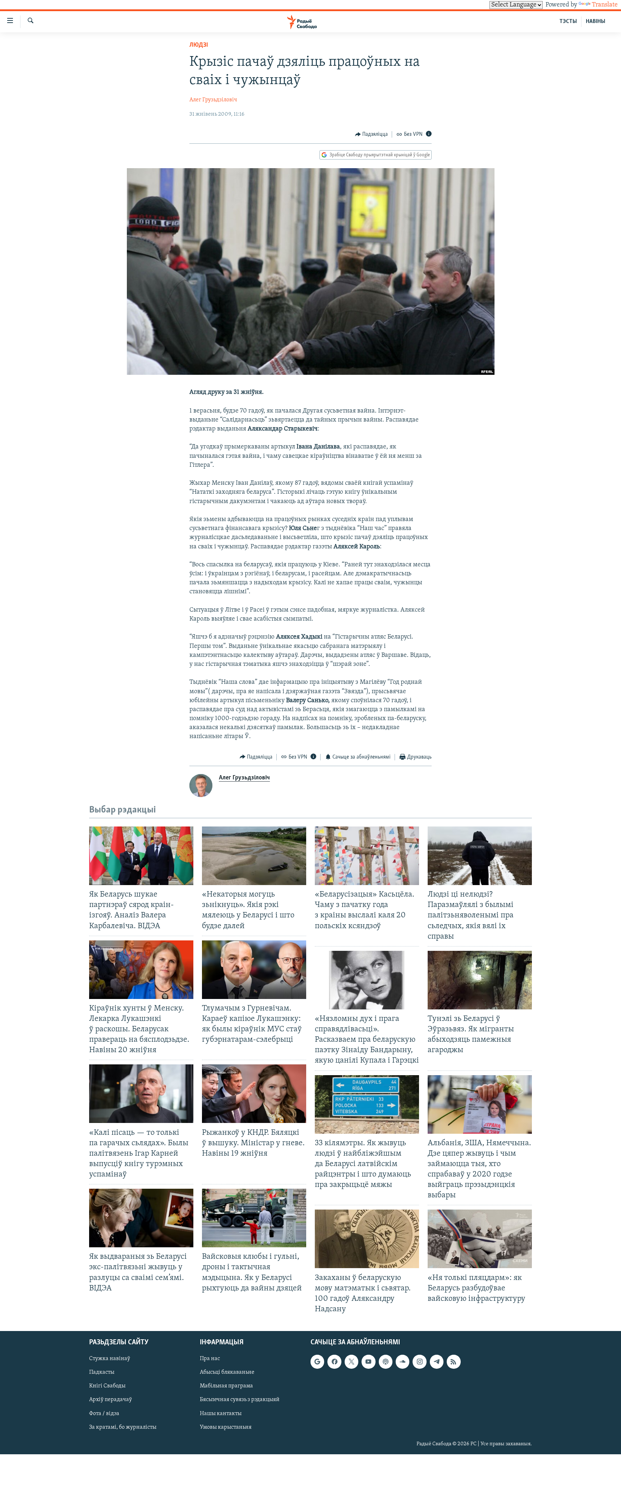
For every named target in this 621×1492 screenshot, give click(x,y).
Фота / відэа (104, 1414)
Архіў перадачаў (110, 1400)
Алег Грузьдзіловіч (213, 100)
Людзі (198, 45)
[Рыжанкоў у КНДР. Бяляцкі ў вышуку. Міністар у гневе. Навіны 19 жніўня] (254, 1093)
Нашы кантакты (221, 1414)
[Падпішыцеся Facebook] (334, 1361)
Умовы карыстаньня (226, 1427)
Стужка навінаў (109, 1359)
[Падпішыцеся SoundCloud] (402, 1361)
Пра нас (210, 1359)
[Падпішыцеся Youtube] (368, 1361)
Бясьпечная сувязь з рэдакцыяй (240, 1400)
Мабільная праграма (226, 1386)
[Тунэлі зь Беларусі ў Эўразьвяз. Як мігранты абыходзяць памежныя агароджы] (480, 980)
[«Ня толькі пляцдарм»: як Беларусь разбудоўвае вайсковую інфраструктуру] (480, 1239)
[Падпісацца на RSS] (453, 1361)
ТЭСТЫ (568, 21)
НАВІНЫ (595, 21)
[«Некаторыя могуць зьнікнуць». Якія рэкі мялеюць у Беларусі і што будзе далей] (254, 855)
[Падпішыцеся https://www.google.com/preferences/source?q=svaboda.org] (317, 1361)
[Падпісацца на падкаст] (385, 1361)
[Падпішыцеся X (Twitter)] (351, 1361)
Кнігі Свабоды (107, 1386)
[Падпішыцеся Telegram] (436, 1361)
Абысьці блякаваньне (227, 1372)
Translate (605, 5)
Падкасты (101, 1372)
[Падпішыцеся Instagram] (419, 1361)
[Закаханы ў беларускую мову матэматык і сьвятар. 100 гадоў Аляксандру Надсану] (367, 1239)
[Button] (371, 134)
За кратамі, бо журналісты (122, 1427)
